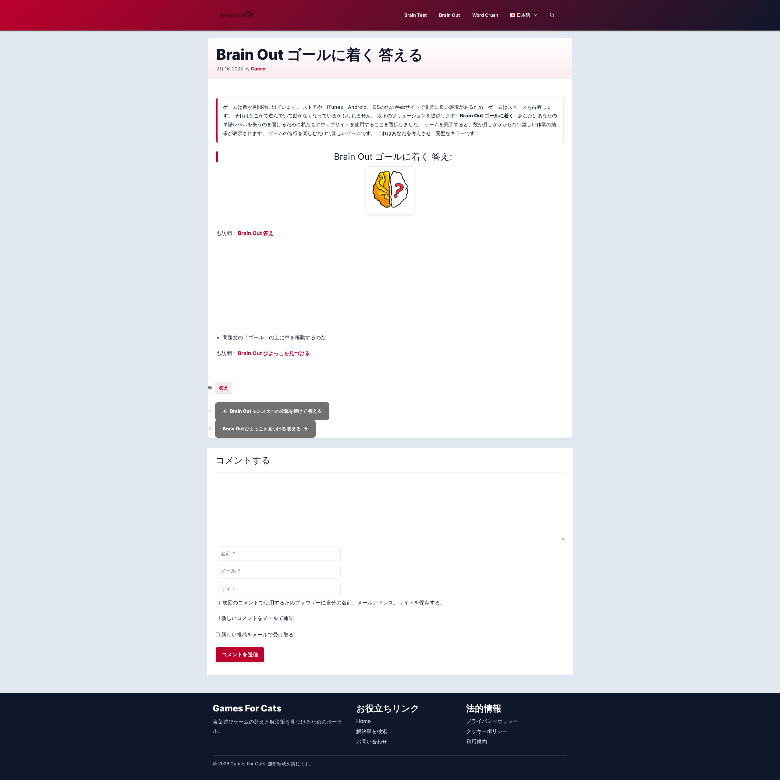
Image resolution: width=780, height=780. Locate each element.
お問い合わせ (371, 742)
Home (363, 721)
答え (223, 388)
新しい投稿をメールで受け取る (257, 635)
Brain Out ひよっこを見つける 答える (262, 429)
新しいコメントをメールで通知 (257, 618)
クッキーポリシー (487, 731)
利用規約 (476, 742)
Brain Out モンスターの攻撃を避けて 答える (276, 411)
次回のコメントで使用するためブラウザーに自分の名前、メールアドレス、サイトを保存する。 (333, 603)
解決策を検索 (371, 731)
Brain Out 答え (256, 233)
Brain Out (449, 15)
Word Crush (485, 15)
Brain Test (415, 15)
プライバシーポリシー (492, 721)
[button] (552, 15)
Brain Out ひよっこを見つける (274, 353)
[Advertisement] (390, 285)
